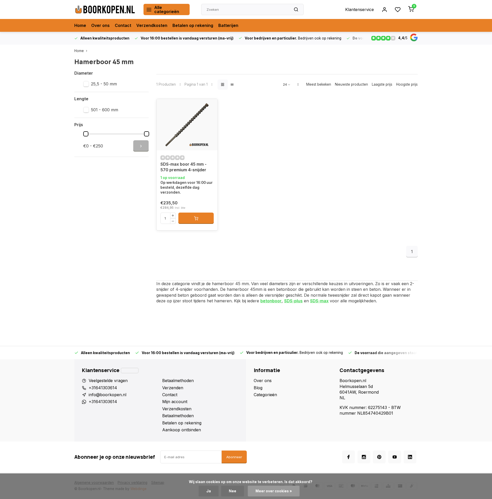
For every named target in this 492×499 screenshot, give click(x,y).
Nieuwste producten (351, 84)
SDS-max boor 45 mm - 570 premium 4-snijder (183, 167)
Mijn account (174, 401)
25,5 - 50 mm (104, 83)
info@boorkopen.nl (107, 394)
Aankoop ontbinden (181, 429)
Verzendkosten (151, 25)
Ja (208, 491)
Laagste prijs (382, 84)
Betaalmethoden (178, 380)
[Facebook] (348, 457)
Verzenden (172, 387)
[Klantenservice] (130, 370)
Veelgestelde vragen (108, 380)
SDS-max (319, 300)
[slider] (85, 133)
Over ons (100, 25)
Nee (232, 491)
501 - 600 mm (104, 109)
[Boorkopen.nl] (105, 9)
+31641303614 (103, 387)
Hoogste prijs (407, 84)
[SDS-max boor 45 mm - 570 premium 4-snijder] (187, 124)
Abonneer (234, 457)
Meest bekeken (318, 84)
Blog (258, 387)
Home (80, 25)
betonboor (271, 300)
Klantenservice (359, 9)
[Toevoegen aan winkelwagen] (196, 218)
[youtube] (394, 457)
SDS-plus (293, 300)
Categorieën (265, 394)
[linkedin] (410, 457)
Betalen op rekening (192, 25)
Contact (123, 25)
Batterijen (228, 25)
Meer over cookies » (273, 491)
